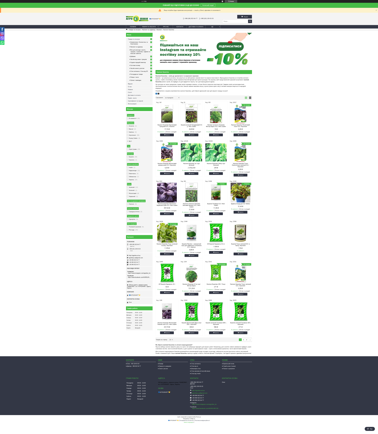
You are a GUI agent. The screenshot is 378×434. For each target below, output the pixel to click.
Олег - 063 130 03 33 (133, 363)
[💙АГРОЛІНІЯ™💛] (137, 21)
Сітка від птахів (195, 373)
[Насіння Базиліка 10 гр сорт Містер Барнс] (191, 273)
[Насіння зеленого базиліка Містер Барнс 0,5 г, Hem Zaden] (216, 114)
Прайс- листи (132, 98)
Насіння (159, 29)
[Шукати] (250, 21)
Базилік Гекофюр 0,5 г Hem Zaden (216, 204)
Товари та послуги (149, 26)
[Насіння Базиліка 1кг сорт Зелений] (191, 152)
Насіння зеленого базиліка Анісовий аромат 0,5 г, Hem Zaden (191, 205)
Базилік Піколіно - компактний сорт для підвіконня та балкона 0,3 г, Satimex (191, 245)
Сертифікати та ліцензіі (135, 101)
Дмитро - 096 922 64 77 (134, 366)
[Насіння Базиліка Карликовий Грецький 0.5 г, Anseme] (167, 114)
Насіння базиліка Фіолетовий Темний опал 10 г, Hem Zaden (167, 323)
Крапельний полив (228, 363)
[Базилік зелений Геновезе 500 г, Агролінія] (216, 311)
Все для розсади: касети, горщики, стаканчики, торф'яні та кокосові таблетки (140, 51)
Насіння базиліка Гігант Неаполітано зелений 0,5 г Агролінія (240, 165)
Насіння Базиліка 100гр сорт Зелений (216, 164)
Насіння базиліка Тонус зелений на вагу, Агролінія (167, 244)
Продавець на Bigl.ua (189, 418)
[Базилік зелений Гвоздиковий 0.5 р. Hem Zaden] (191, 114)
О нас (130, 86)
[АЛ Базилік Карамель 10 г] (167, 273)
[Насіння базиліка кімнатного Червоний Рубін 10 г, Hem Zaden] (167, 192)
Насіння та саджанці (148, 29)
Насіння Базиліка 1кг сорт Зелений (191, 164)
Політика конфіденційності (202, 420)
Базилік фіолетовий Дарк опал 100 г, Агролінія (191, 323)
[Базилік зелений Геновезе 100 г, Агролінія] (240, 311)
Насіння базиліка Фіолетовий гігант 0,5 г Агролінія (240, 125)
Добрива (132, 56)
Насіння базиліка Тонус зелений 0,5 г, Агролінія (240, 284)
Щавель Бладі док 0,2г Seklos (240, 203)
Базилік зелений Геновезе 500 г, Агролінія (216, 323)
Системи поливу (135, 65)
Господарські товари (136, 74)
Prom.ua (198, 417)
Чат (371, 429)
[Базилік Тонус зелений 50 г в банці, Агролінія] (240, 233)
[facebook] (156, 94)
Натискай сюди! (208, 5)
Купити (168, 135)
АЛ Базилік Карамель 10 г (167, 284)
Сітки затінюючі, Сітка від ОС (139, 71)
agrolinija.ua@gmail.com (136, 257)
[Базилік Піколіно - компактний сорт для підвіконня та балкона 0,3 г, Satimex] (191, 233)
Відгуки (130, 84)
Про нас (166, 26)
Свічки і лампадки (135, 80)
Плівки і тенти (134, 77)
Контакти (179, 26)
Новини (130, 89)
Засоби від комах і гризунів (138, 59)
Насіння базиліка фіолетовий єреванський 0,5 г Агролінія (167, 164)
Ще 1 (130, 141)
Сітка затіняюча (196, 363)
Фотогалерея (132, 104)
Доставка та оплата (196, 26)
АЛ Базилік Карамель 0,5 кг (216, 244)
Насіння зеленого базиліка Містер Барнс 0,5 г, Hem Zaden (216, 125)
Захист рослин (163, 368)
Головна (133, 26)
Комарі (161, 363)
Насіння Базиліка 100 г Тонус (216, 284)
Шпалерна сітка (196, 368)
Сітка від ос (194, 366)
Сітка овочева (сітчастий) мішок (200, 371)
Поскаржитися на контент (186, 420)
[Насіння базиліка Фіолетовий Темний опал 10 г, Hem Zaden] (167, 311)
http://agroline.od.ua (134, 255)
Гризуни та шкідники (165, 366)
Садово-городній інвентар (138, 62)
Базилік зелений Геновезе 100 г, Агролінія (240, 323)
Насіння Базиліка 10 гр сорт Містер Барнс (191, 284)
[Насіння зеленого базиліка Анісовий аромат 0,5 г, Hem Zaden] (191, 192)
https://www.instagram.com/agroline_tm (139, 273)
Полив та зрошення (229, 368)
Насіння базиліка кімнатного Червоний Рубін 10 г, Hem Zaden (167, 204)
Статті (130, 92)
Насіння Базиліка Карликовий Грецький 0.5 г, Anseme (167, 125)
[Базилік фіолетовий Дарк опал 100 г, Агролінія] (191, 311)
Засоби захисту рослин (137, 68)
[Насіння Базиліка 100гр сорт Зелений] (216, 152)
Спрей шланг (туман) (229, 366)
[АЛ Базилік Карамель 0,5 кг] (216, 233)
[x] (158, 94)
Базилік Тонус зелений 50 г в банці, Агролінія (240, 244)
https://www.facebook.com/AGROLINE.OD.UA (139, 277)
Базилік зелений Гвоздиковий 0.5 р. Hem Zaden (191, 125)
